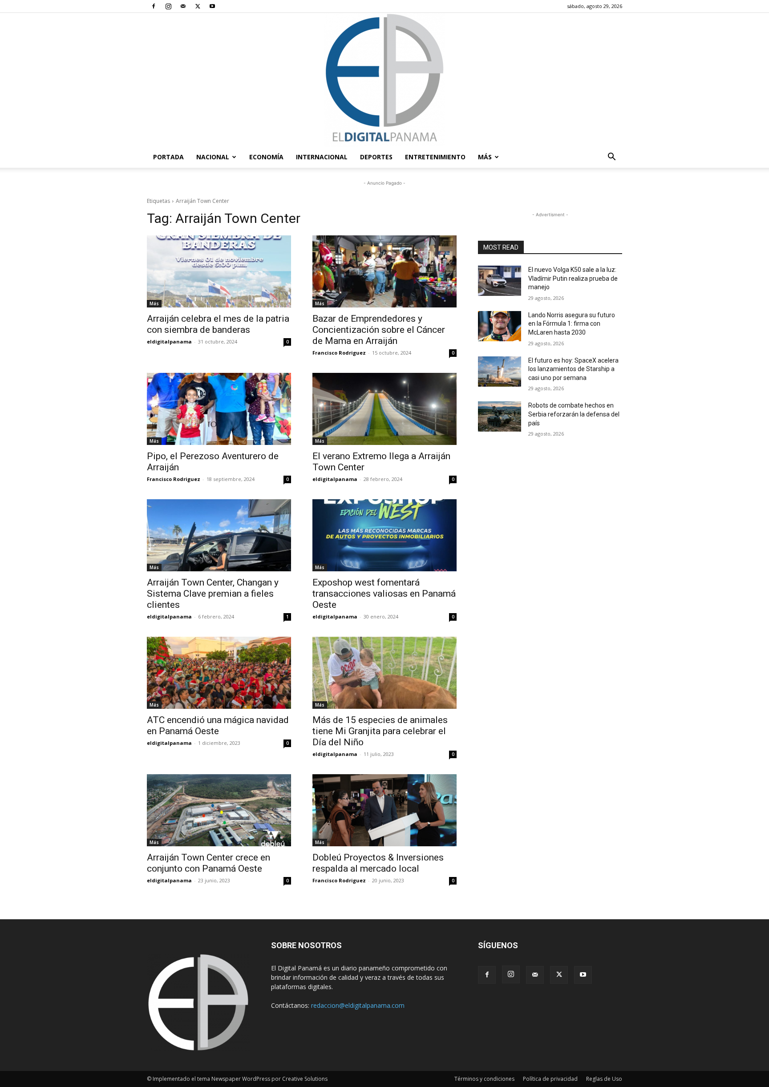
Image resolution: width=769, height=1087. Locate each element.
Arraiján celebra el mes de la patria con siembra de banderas (218, 324)
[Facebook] (153, 6)
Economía (266, 157)
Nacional (212, 157)
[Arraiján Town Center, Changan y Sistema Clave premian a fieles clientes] (219, 535)
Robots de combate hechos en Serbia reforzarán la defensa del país (573, 414)
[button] (611, 158)
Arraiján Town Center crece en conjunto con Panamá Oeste (208, 863)
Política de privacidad (550, 1079)
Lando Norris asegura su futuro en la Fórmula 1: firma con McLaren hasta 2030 (571, 323)
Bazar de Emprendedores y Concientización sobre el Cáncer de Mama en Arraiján (378, 329)
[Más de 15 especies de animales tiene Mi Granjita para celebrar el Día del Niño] (384, 673)
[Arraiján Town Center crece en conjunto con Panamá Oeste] (219, 810)
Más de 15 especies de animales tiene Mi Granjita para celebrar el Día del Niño (380, 731)
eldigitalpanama (169, 341)
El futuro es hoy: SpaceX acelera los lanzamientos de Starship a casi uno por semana (573, 369)
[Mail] (183, 6)
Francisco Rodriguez (339, 352)
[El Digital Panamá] (384, 79)
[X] (197, 6)
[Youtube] (212, 6)
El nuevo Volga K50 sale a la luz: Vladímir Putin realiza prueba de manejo (573, 278)
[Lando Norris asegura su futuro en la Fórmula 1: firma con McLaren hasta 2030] (499, 326)
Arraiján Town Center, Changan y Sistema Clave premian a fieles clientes (213, 593)
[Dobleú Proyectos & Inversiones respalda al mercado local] (384, 810)
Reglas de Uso (604, 1079)
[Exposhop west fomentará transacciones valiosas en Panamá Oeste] (384, 535)
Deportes (376, 157)
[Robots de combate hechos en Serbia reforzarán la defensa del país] (499, 416)
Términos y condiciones (484, 1079)
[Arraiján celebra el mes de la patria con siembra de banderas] (219, 271)
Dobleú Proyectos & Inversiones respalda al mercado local (378, 863)
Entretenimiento (435, 157)
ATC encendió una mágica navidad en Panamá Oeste (218, 725)
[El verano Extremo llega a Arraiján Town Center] (384, 409)
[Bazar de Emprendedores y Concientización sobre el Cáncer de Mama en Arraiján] (384, 271)
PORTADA (168, 157)
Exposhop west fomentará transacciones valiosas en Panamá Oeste (384, 593)
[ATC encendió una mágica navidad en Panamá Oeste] (219, 673)
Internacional (322, 157)
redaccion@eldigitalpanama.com (358, 1005)
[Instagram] (168, 6)
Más (485, 157)
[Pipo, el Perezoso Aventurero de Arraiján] (219, 409)
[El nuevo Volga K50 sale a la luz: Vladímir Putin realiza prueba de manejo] (499, 281)
